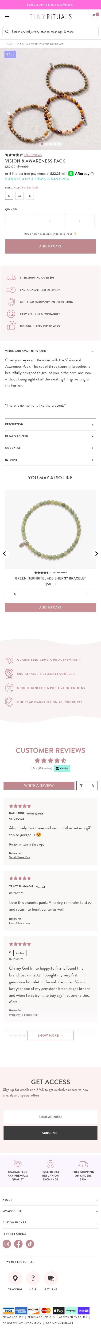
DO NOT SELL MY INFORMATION (22, 1323)
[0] (94, 16)
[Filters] (81, 785)
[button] (14, 155)
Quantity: (12, 209)
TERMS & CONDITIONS (41, 1317)
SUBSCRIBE (50, 1133)
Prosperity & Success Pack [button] (23, 1015)
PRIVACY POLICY (13, 1317)
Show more (48, 1035)
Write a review (39, 785)
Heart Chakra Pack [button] (19, 923)
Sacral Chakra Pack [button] (19, 857)
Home (8, 44)
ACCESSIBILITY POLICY (73, 1317)
